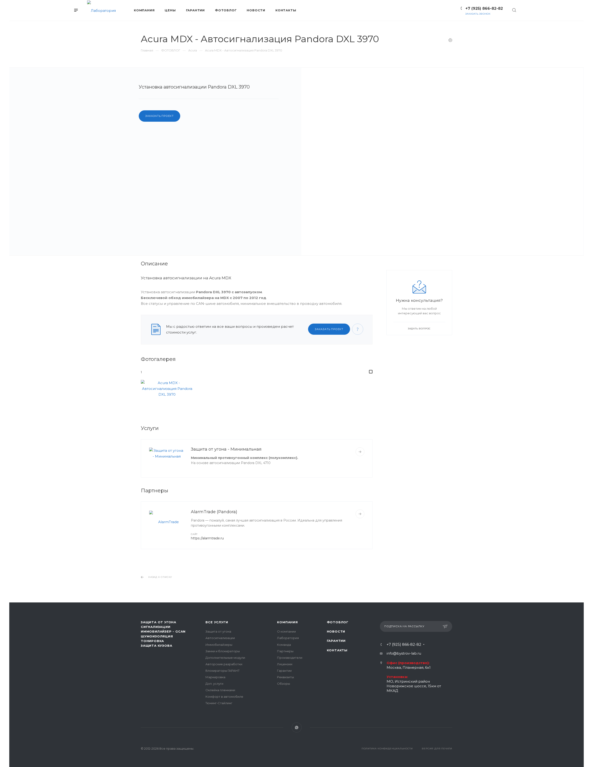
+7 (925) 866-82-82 (484, 8)
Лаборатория (288, 638)
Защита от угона (218, 631)
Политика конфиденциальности (387, 748)
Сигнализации (155, 627)
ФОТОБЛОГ (337, 622)
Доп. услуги (214, 683)
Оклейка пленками (220, 690)
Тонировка (152, 641)
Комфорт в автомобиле (224, 696)
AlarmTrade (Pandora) (214, 511)
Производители (289, 657)
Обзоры (283, 683)
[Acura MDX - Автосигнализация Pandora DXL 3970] (442, 161)
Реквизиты (285, 677)
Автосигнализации (220, 638)
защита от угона (158, 622)
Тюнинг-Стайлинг (218, 703)
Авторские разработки (223, 664)
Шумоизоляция (157, 636)
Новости (336, 631)
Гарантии (284, 670)
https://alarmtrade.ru (207, 538)
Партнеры (285, 651)
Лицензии (284, 664)
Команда (284, 644)
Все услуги (216, 622)
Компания (287, 622)
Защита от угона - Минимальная (226, 449)
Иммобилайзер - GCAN (163, 631)
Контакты (337, 650)
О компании (286, 631)
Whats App (297, 727)
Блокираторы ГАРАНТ (222, 670)
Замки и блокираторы (222, 651)
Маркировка (215, 677)
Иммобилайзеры (218, 644)
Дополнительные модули (225, 657)
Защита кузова (156, 645)
